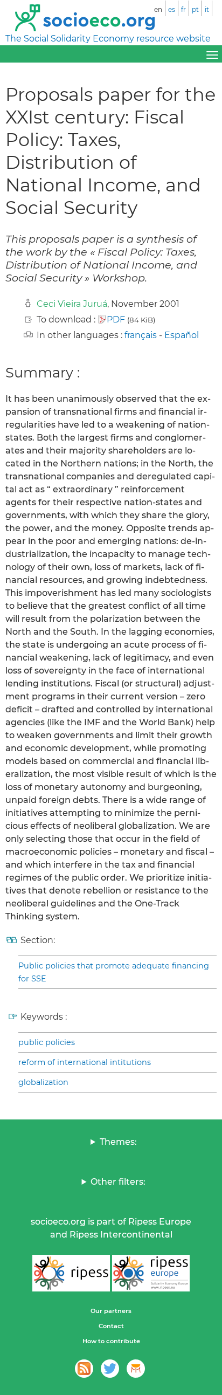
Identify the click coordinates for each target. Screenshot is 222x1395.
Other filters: (118, 1182)
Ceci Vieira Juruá (72, 304)
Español (181, 335)
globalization (43, 1082)
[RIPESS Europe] (151, 1273)
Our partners (111, 1311)
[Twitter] (110, 1368)
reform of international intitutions (84, 1062)
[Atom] (84, 1368)
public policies (46, 1042)
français (140, 335)
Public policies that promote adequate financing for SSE (113, 972)
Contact (111, 1326)
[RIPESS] (71, 1273)
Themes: (118, 1142)
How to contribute (111, 1341)
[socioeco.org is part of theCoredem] (136, 1368)
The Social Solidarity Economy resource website (108, 38)
